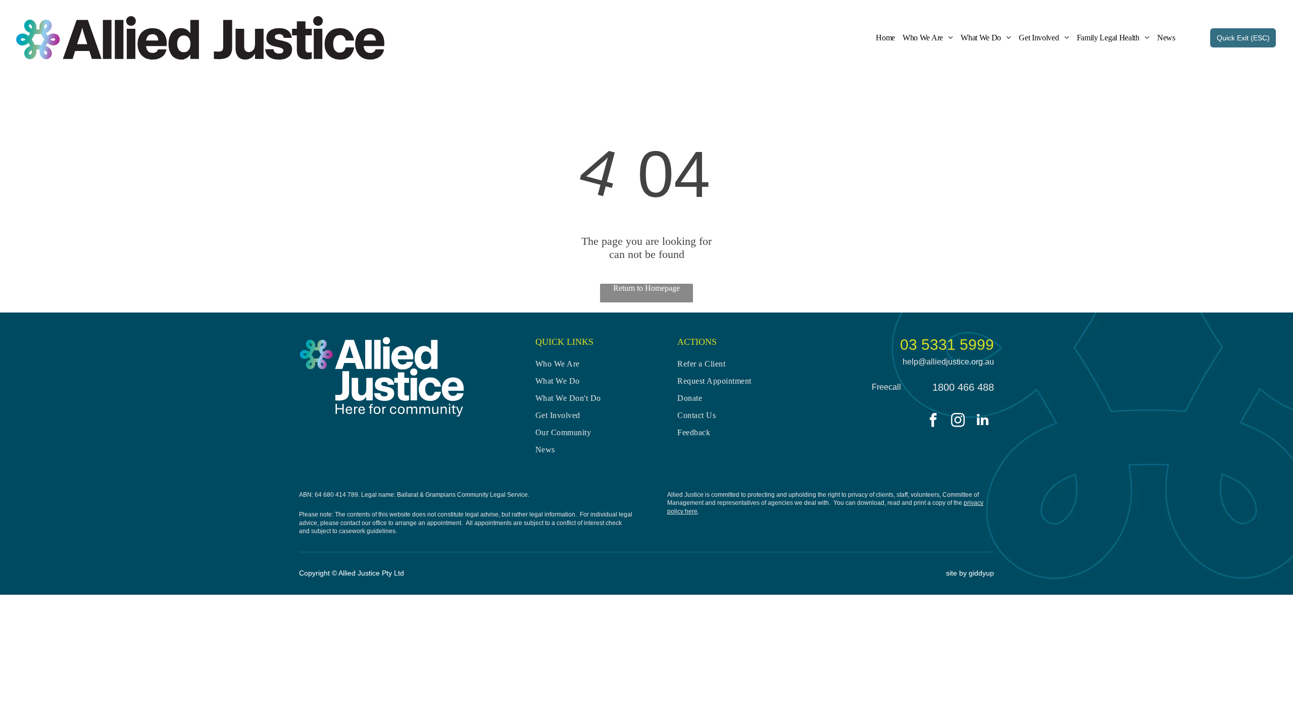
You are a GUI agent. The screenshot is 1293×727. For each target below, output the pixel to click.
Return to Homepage (646, 288)
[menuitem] (881, 38)
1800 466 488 (963, 387)
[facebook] (933, 421)
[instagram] (958, 421)
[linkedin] (983, 421)
